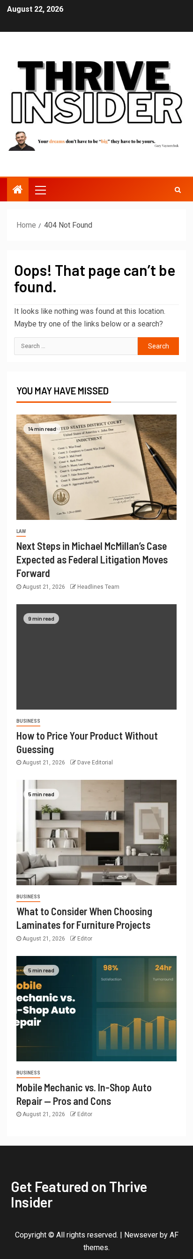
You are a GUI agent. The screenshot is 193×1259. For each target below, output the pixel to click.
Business (28, 721)
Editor (84, 938)
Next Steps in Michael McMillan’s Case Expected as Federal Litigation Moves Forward (92, 559)
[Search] (178, 190)
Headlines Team (98, 587)
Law (21, 531)
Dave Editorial (95, 762)
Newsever (141, 1234)
